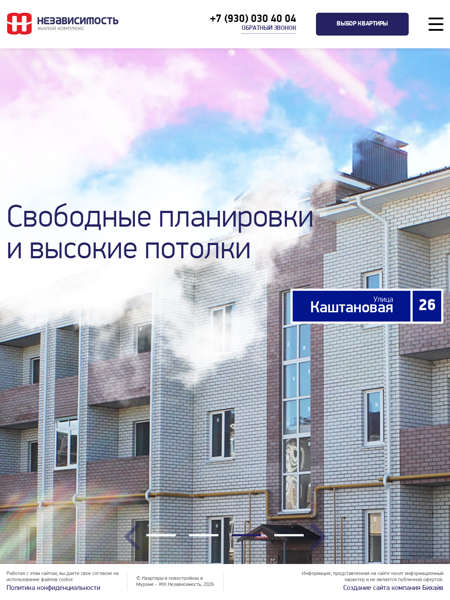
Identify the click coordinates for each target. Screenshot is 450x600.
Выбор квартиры (362, 24)
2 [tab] (203, 536)
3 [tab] (246, 536)
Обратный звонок (269, 28)
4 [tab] (289, 536)
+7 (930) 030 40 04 (253, 19)
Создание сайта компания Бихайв (393, 588)
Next (318, 536)
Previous (132, 536)
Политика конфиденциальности (53, 588)
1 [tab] (161, 536)
